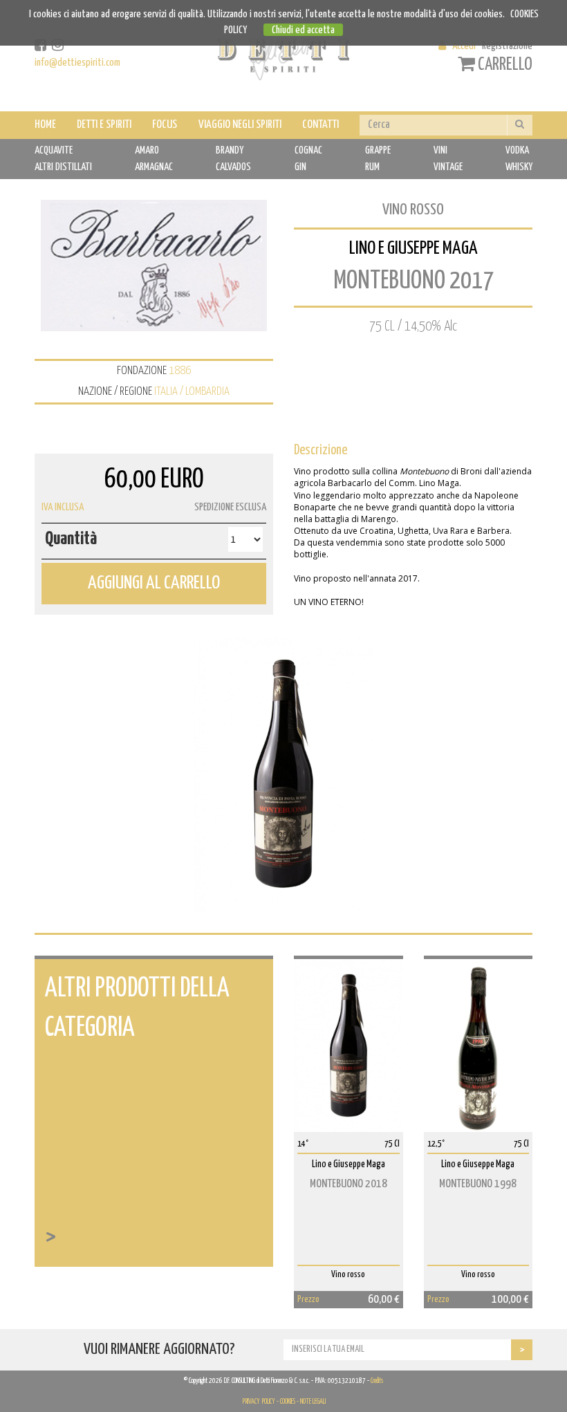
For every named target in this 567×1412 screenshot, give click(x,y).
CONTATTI (320, 125)
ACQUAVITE (54, 150)
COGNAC (308, 150)
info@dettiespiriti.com (77, 62)
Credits (377, 1380)
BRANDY (229, 150)
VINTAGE (448, 167)
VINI (440, 150)
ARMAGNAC (154, 167)
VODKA (517, 150)
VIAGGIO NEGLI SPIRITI (239, 125)
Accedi (464, 46)
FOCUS (164, 125)
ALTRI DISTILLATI (63, 167)
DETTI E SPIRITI (104, 125)
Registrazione (507, 46)
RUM (372, 167)
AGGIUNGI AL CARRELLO (154, 583)
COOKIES (287, 1401)
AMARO (147, 150)
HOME (45, 125)
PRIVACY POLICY (258, 1401)
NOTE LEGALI (313, 1401)
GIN (300, 167)
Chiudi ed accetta (303, 30)
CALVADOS (233, 167)
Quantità (71, 539)
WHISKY (518, 167)
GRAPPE (378, 150)
